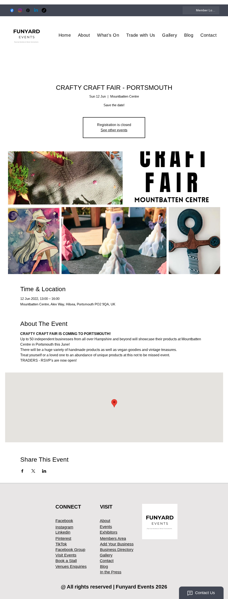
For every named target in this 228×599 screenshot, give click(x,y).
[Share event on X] (33, 471)
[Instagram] (20, 10)
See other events (114, 130)
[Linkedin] (36, 10)
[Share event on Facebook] (22, 471)
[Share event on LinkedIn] (44, 471)
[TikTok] (44, 10)
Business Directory (116, 549)
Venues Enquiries (71, 566)
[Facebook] (12, 10)
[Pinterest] (28, 10)
